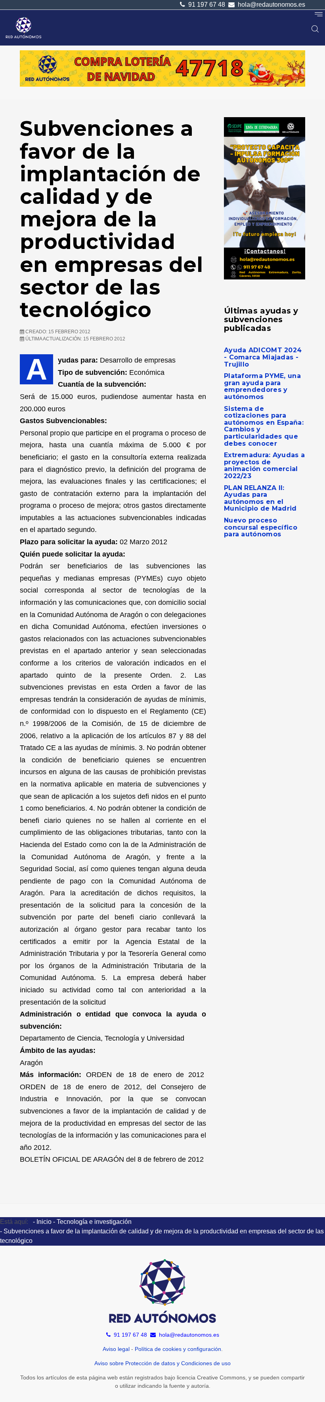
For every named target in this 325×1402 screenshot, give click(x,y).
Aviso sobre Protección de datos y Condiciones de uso (162, 1363)
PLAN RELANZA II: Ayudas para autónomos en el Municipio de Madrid (260, 498)
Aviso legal (116, 1349)
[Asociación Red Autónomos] (24, 28)
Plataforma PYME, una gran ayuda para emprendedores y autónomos (262, 386)
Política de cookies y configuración (178, 1349)
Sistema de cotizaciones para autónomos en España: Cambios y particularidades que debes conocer (264, 426)
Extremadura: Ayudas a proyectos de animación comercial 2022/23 (264, 465)
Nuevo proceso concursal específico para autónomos (260, 527)
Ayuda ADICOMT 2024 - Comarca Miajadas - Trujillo (263, 357)
